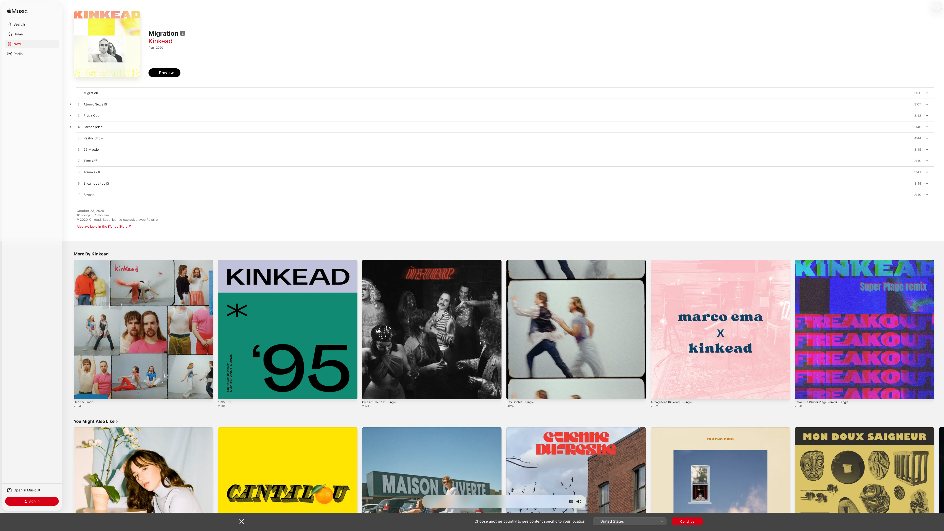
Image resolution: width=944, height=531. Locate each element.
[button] (32, 24)
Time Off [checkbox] (90, 161)
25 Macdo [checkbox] (91, 149)
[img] (17, 11)
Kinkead (160, 41)
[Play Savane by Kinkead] (79, 195)
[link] (96, 421)
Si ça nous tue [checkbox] (94, 183)
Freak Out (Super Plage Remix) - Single (825, 262)
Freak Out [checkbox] (91, 116)
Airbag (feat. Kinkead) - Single (674, 262)
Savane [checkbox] (89, 195)
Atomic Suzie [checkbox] (93, 104)
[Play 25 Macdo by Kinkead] (79, 150)
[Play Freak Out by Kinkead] (79, 116)
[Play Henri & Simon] (80, 393)
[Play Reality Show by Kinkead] (79, 138)
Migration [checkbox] (91, 93)
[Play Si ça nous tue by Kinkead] (79, 183)
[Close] (241, 521)
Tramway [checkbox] (90, 172)
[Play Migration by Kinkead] (79, 93)
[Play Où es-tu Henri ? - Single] (368, 393)
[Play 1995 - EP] (224, 393)
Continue (687, 521)
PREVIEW (915, 92)
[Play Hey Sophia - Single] (512, 393)
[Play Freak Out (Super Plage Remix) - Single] (801, 393)
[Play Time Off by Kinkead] (79, 161)
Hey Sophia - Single (521, 262)
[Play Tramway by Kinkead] (79, 172)
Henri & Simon (84, 262)
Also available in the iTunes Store (102, 226)
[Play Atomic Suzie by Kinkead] (79, 104)
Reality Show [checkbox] (93, 138)
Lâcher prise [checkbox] (93, 127)
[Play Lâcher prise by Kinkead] (79, 127)
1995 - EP (225, 262)
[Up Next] (571, 501)
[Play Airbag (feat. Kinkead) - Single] (657, 393)
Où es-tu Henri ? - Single (381, 262)
